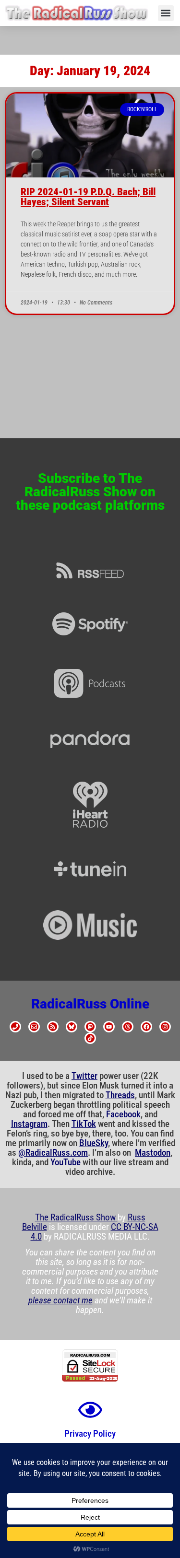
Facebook (123, 1114)
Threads (120, 1095)
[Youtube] (109, 1026)
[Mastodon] (90, 1026)
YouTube (65, 1162)
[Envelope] (34, 1026)
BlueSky (93, 1143)
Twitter (84, 1076)
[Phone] (15, 1026)
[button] (166, 13)
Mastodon (152, 1153)
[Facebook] (146, 1026)
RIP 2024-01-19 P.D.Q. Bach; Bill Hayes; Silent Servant (88, 197)
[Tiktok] (90, 1038)
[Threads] (127, 1026)
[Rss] (53, 1026)
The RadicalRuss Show (76, 1217)
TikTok (84, 1124)
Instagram (29, 1124)
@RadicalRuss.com (53, 1153)
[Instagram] (165, 1026)
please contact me (60, 1300)
